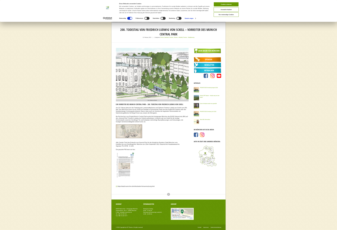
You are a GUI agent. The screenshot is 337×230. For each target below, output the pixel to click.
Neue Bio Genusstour (205, 119)
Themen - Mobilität (178, 37)
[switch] (146, 18)
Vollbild (176, 210)
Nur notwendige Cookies (226, 14)
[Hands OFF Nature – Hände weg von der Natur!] (196, 97)
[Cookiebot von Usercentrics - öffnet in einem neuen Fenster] (107, 18)
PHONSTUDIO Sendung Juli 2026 (208, 111)
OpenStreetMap (178, 217)
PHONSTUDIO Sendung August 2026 (209, 87)
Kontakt (199, 227)
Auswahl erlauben (226, 9)
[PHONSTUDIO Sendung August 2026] (196, 89)
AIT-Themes (130, 227)
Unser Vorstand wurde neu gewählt (208, 103)
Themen (171, 37)
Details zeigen (189, 18)
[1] (116, 186)
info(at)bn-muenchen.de (126, 212)
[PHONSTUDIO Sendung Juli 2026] (196, 113)
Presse (162, 37)
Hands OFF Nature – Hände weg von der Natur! (209, 96)
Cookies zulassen (226, 4)
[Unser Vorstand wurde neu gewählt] (196, 105)
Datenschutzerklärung (216, 227)
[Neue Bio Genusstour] (196, 121)
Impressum (206, 227)
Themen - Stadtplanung (188, 37)
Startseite (166, 37)
